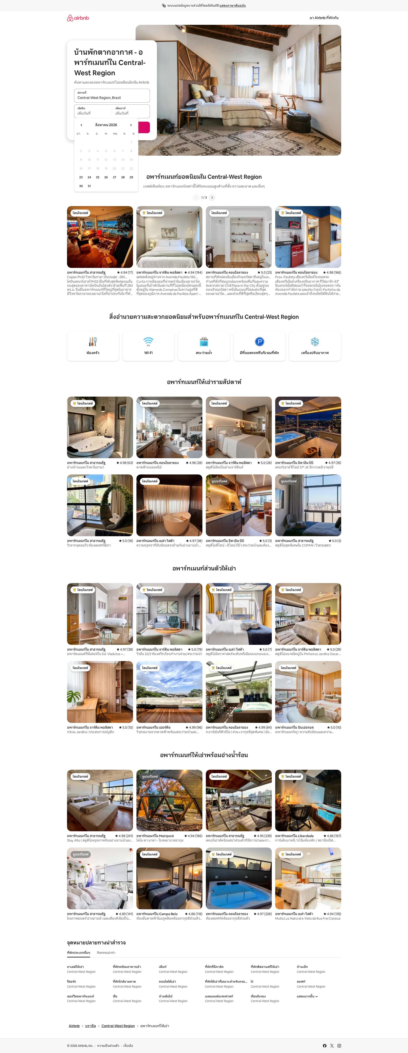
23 (81, 177)
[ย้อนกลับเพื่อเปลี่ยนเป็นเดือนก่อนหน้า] (81, 125)
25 (97, 177)
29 (131, 177)
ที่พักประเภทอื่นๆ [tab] (78, 953)
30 (81, 186)
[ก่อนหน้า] (196, 197)
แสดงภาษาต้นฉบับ (233, 5)
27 (114, 177)
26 (106, 177)
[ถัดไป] (212, 197)
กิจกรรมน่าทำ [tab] (106, 953)
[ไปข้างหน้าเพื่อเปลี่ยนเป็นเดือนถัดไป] (131, 125)
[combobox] (112, 97)
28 (123, 177)
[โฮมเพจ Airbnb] (78, 18)
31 (89, 186)
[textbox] (93, 113)
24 (89, 177)
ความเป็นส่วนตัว (108, 1046)
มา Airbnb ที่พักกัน (324, 18)
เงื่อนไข (128, 1046)
